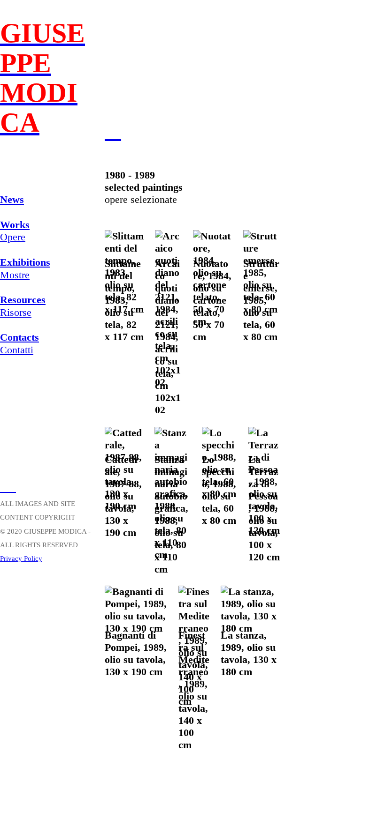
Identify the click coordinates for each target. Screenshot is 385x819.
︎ (4, 487)
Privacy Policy (21, 558)
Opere (15, 231)
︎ (12, 487)
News (12, 199)
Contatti (19, 343)
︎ (113, 130)
